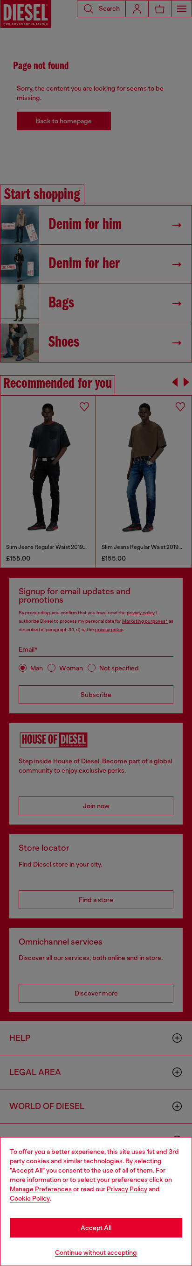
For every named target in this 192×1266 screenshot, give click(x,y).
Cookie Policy (30, 1198)
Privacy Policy (127, 1189)
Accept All (96, 1227)
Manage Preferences (41, 1189)
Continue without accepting (96, 1252)
